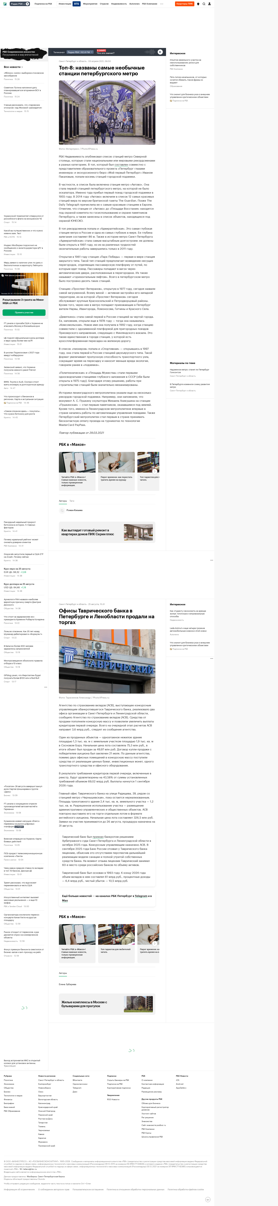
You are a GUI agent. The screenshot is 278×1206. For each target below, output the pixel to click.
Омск (40, 1091)
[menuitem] (43, 4)
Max (65, 900)
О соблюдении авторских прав (53, 1189)
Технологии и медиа (13, 110)
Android (179, 1083)
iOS (177, 1080)
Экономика (9, 812)
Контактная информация (153, 1083)
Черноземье (44, 1130)
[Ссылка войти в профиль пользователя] (209, 3)
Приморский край (46, 1145)
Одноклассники (80, 1083)
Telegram (141, 896)
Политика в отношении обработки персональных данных (135, 1189)
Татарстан (43, 1122)
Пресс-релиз (10, 859)
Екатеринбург (44, 1083)
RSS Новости (113, 1099)
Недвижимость (11, 940)
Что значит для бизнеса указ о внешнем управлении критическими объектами (190, 95)
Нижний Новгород (46, 1110)
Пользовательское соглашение (88, 1189)
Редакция (146, 1087)
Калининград (44, 1103)
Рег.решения (147, 1117)
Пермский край (45, 1114)
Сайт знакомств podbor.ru (154, 1125)
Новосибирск (44, 1087)
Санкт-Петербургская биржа (51, 1176)
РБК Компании (10, 545)
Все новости (12, 67)
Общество (9, 608)
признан (98, 836)
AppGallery (181, 1087)
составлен (121, 164)
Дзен (75, 1091)
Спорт (7, 221)
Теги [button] (72, 500)
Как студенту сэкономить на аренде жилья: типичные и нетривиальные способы (188, 613)
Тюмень (41, 1126)
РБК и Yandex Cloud (13, 906)
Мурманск (43, 1141)
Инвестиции (9, 253)
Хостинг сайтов (149, 1113)
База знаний (9, 1107)
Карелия (42, 1137)
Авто (6, 387)
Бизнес (7, 795)
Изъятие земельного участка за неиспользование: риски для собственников (185, 62)
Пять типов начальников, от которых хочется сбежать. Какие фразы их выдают (188, 79)
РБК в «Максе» (72, 444)
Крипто (7, 417)
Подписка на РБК (115, 1083)
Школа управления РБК (152, 1136)
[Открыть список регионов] (198, 4)
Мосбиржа (32, 1176)
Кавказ (41, 1134)
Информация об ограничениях (19, 1189)
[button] (198, 4)
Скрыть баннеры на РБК (118, 1080)
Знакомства (147, 1121)
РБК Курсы (146, 1132)
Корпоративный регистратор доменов (155, 1108)
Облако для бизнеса (151, 1103)
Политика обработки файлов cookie (186, 1189)
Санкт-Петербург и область (72, 60)
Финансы (8, 1099)
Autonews (174, 634)
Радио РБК (17, 4)
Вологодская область (48, 1099)
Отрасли (8, 955)
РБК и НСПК (9, 236)
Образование (176, 85)
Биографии (9, 1103)
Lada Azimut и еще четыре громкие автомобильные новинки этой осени (188, 629)
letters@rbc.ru (30, 1168)
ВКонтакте (77, 1080)
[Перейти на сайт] (24, 54)
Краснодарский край (48, 1107)
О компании (147, 1080)
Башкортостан (45, 1095)
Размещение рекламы (152, 1091)
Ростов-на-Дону (45, 1118)
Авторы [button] (63, 500)
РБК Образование (12, 1110)
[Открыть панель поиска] (204, 4)
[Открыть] (24, 4)
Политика (8, 78)
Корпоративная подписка (118, 1087)
